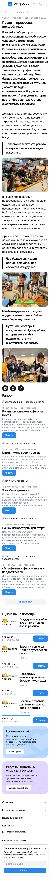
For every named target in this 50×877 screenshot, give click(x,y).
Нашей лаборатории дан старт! (23, 528)
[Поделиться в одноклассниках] (13, 388)
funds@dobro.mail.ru (16, 832)
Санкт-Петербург (11, 17)
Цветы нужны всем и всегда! (21, 452)
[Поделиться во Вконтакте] (5, 388)
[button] (25, 802)
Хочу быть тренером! (16, 490)
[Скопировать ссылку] (21, 388)
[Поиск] (35, 4)
